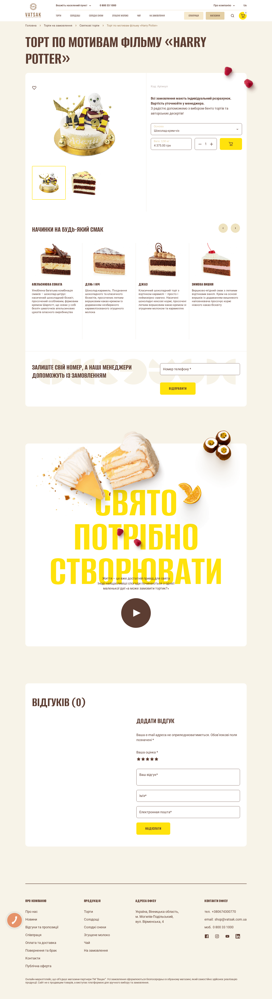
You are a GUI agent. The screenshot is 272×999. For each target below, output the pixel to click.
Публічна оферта (38, 966)
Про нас (31, 912)
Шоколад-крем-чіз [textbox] (166, 130)
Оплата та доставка (40, 943)
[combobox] (196, 129)
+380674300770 (224, 912)
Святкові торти (89, 25)
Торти (58, 15)
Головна (30, 25)
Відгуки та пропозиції (41, 927)
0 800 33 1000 (108, 5)
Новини (31, 919)
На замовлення (157, 15)
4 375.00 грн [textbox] (162, 145)
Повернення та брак (41, 950)
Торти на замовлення (58, 25)
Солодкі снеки (96, 15)
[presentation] (223, 228)
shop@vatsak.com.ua (231, 919)
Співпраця (33, 935)
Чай (139, 15)
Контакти (32, 958)
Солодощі (75, 15)
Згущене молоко (120, 15)
